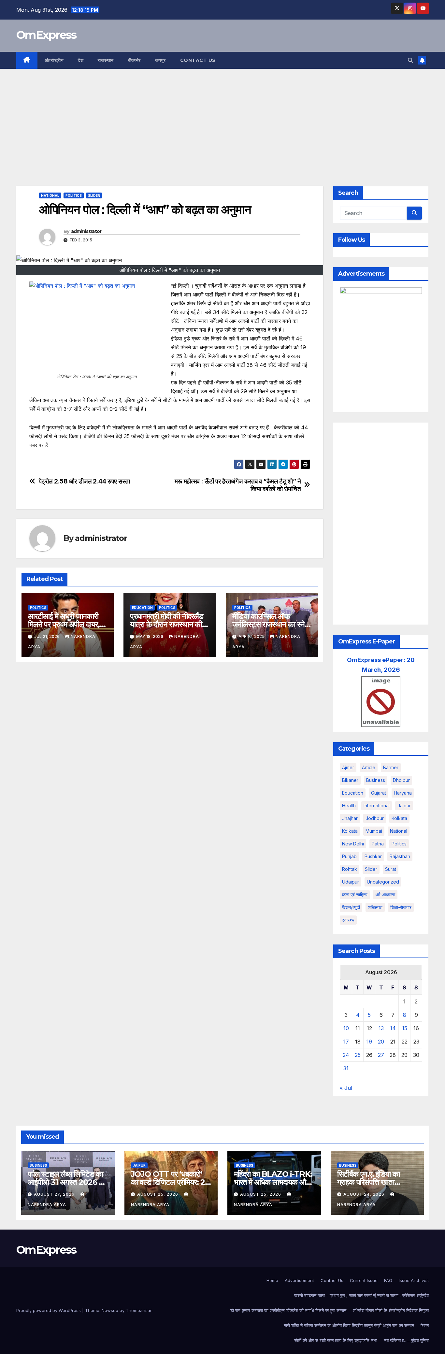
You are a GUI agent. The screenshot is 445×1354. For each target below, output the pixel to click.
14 (393, 1028)
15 (404, 1028)
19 (369, 1041)
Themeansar (138, 1310)
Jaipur (404, 805)
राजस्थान (106, 60)
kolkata (399, 818)
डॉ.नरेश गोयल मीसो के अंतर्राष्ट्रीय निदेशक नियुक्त (391, 1310)
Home (272, 1280)
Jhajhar (350, 818)
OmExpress (46, 35)
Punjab (349, 856)
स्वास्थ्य (348, 920)
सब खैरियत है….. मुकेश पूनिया (406, 1340)
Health (349, 805)
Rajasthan (400, 856)
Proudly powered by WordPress (49, 1310)
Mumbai (374, 831)
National (50, 195)
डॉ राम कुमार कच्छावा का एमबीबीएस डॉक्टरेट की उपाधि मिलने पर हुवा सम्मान (288, 1310)
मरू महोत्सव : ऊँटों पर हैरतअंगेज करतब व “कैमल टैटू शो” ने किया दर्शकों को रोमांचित (238, 485)
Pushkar (373, 856)
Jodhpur (375, 818)
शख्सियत (375, 907)
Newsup (110, 1310)
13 (381, 1028)
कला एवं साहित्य (354, 894)
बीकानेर (134, 60)
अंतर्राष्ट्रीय (54, 60)
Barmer (390, 767)
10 (346, 1028)
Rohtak (349, 869)
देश (80, 60)
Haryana (403, 793)
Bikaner (350, 780)
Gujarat (378, 793)
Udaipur (350, 882)
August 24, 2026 (364, 1194)
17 (346, 1041)
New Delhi (353, 843)
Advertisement (299, 1280)
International (377, 805)
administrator (86, 231)
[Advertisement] (222, 117)
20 (381, 1041)
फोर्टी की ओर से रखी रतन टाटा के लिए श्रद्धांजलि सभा (335, 1340)
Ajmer (348, 767)
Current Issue (364, 1280)
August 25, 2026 (158, 1194)
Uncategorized (383, 882)
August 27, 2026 (55, 1194)
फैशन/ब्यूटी (351, 907)
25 (358, 1055)
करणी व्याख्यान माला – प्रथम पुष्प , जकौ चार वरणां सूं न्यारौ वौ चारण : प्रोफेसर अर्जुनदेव (361, 1295)
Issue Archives (414, 1280)
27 (381, 1055)
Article (368, 767)
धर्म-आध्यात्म (385, 894)
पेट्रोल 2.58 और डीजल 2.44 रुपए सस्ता (84, 481)
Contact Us (198, 60)
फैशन (425, 1325)
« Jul (346, 1088)
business (375, 780)
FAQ (388, 1280)
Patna (378, 843)
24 (346, 1055)
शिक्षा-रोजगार (400, 907)
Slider (94, 195)
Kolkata (350, 831)
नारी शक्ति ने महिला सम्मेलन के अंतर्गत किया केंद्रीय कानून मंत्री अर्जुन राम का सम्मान (349, 1325)
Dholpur (401, 780)
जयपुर (160, 60)
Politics (73, 195)
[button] (410, 60)
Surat (390, 869)
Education (142, 608)
